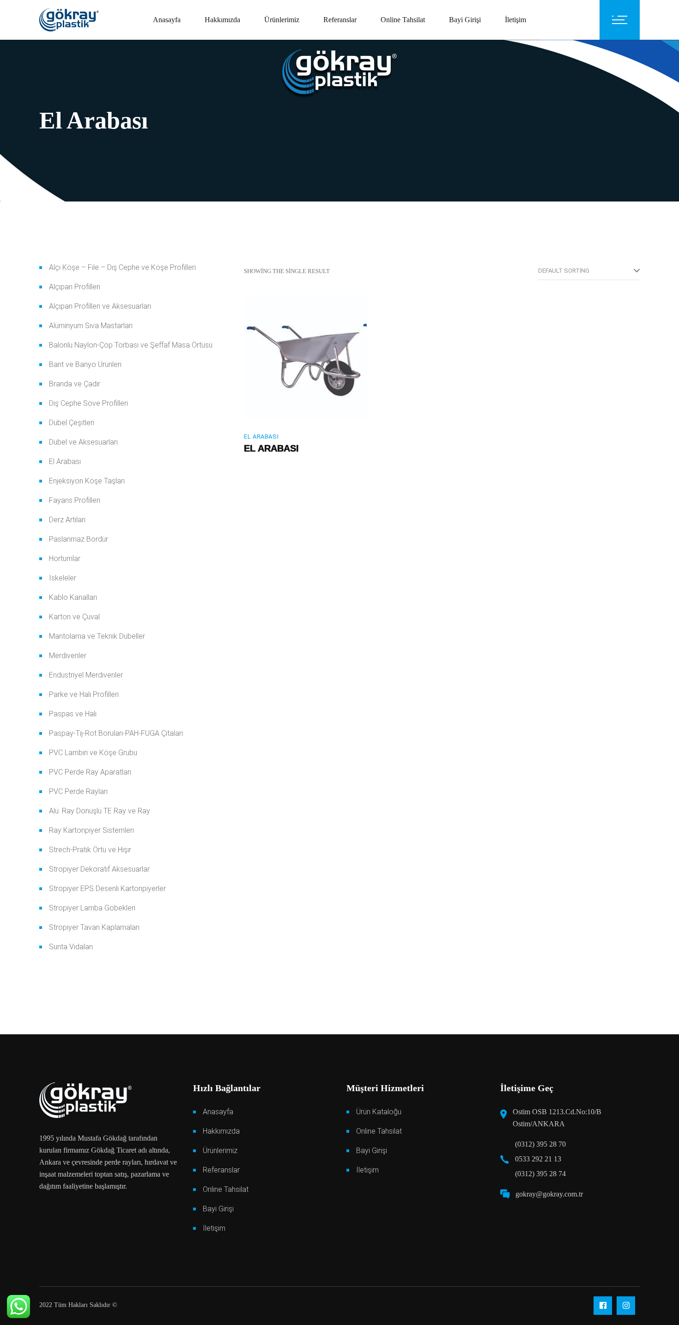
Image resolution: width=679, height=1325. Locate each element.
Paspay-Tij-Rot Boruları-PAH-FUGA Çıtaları (116, 733)
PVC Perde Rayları (78, 791)
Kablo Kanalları (73, 597)
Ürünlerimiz (220, 1150)
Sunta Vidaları (71, 946)
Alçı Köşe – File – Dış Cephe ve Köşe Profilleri (122, 267)
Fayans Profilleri (74, 500)
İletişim (214, 1228)
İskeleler (62, 578)
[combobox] (589, 271)
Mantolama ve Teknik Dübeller (97, 636)
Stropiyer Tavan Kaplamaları (94, 927)
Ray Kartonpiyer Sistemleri (91, 830)
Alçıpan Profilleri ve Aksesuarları (100, 306)
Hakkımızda (221, 1131)
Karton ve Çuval (74, 616)
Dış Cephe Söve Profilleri (88, 403)
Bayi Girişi (218, 1208)
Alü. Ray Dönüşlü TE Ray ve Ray (99, 810)
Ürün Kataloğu (378, 1111)
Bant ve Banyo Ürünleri (85, 364)
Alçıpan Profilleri (74, 286)
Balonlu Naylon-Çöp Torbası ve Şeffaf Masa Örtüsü (130, 345)
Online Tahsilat (226, 1189)
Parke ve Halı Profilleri (84, 694)
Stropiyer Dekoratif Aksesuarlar (99, 869)
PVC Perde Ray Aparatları (90, 772)
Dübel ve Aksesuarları (83, 442)
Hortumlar (64, 558)
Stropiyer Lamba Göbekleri (92, 908)
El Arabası (261, 436)
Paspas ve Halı (73, 713)
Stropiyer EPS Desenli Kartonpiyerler (107, 888)
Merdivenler (67, 655)
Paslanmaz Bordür (78, 539)
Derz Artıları (67, 519)
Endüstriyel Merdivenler (86, 675)
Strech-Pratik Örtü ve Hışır (90, 849)
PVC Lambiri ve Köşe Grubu (93, 752)
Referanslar (221, 1170)
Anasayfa (218, 1111)
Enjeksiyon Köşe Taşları (87, 480)
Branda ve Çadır (74, 383)
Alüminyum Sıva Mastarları (91, 325)
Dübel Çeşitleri (71, 422)
